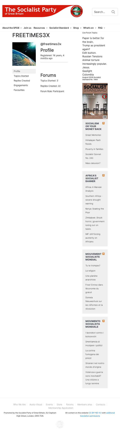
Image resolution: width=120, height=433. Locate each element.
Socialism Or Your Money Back (93, 126)
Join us (27, 27)
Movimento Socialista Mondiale (92, 324)
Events (49, 404)
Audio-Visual (36, 404)
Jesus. (86, 67)
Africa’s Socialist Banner (91, 178)
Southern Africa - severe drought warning (93, 200)
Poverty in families (94, 149)
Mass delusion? (92, 163)
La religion (90, 270)
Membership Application (60, 408)
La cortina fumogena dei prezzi (92, 354)
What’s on (88, 27)
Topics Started (21, 76)
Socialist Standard (59, 27)
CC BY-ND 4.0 (95, 413)
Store (59, 404)
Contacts (100, 404)
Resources (39, 27)
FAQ (100, 27)
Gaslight (87, 70)
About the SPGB (10, 27)
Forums (69, 404)
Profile (17, 71)
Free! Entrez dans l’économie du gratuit (94, 289)
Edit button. (89, 52)
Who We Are (19, 404)
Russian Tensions (92, 56)
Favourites (19, 90)
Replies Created (22, 80)
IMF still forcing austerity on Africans (92, 238)
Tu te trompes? (92, 265)
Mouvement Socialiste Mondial (93, 257)
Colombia (88, 74)
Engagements (21, 85)
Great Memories (93, 135)
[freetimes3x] (24, 55)
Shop (76, 27)
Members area (84, 404)
